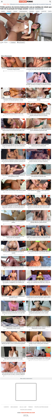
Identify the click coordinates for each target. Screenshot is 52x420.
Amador (3, 11)
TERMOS (30, 407)
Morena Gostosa (23, 11)
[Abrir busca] (50, 1)
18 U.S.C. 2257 (23, 407)
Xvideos (4, 4)
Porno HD (44, 11)
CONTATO (6, 407)
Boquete (9, 11)
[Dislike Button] (5, 42)
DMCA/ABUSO (14, 407)
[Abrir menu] (2, 1)
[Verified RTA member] (26, 415)
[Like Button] (1, 42)
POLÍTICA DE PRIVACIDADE (41, 407)
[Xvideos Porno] (26, 1)
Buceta (15, 11)
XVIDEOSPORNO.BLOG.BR (28, 412)
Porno (8, 4)
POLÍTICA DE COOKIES (26, 409)
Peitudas (32, 11)
